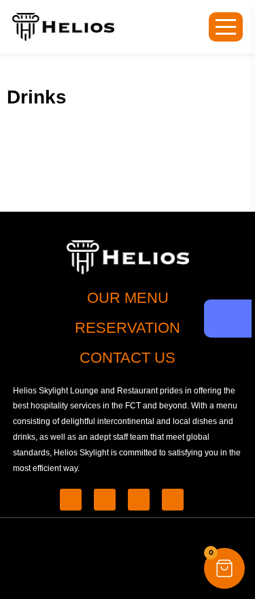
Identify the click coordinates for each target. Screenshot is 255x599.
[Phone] (71, 500)
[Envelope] (139, 500)
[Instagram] (173, 500)
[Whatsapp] (105, 500)
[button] (224, 568)
